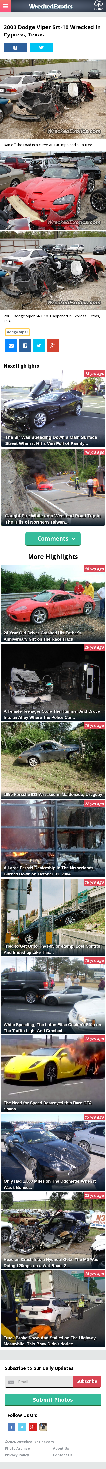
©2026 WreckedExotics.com (29, 1441)
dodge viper (17, 332)
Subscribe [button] (87, 1381)
